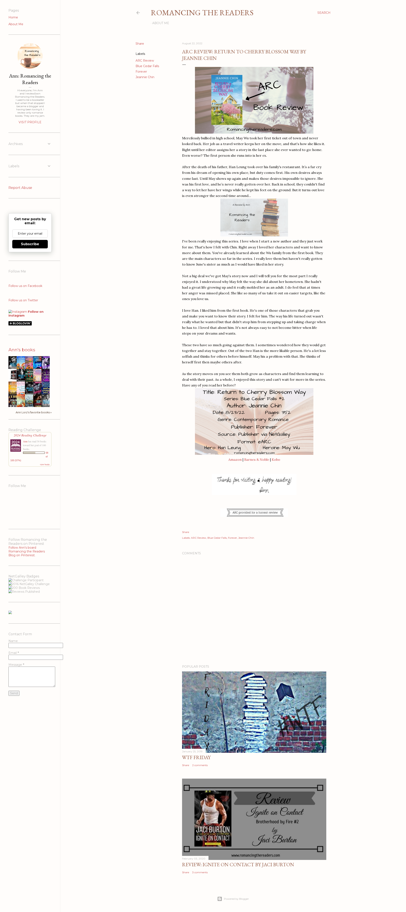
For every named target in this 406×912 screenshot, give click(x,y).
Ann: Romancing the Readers (30, 79)
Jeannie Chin (145, 77)
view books (45, 464)
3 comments (200, 872)
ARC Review (145, 60)
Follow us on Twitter (23, 300)
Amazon (235, 459)
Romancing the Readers (202, 13)
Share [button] (140, 44)
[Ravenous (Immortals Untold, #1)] (13, 380)
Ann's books (21, 349)
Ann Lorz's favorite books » (34, 412)
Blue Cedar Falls (147, 66)
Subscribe (30, 244)
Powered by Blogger (236, 898)
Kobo (276, 459)
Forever (141, 71)
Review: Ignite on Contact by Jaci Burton (238, 864)
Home (13, 17)
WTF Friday (196, 757)
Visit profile (30, 122)
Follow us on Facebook (25, 286)
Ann (25, 441)
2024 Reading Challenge (30, 435)
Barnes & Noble (256, 459)
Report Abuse (20, 188)
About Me (160, 23)
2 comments (200, 765)
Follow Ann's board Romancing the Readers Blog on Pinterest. (26, 551)
